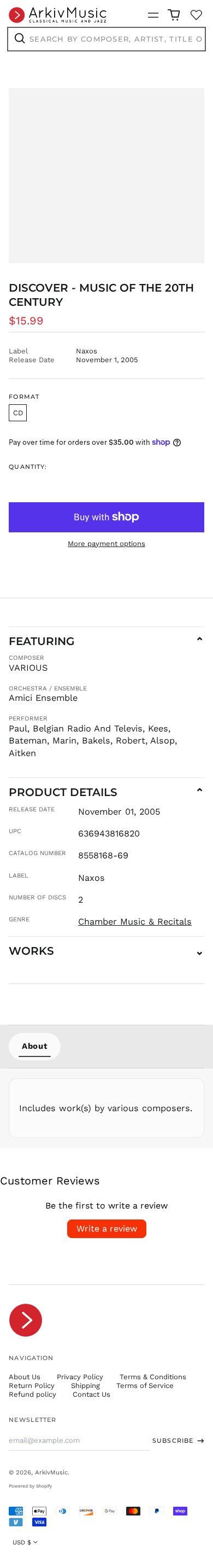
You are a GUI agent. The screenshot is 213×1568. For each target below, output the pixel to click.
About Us (24, 1377)
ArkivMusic (51, 1472)
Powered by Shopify (30, 1486)
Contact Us (91, 1394)
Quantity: (28, 467)
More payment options (106, 543)
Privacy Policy (80, 1377)
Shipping (85, 1385)
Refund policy (32, 1394)
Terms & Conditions (153, 1377)
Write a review (106, 1228)
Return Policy (32, 1385)
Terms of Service (145, 1385)
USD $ (22, 1542)
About (35, 1046)
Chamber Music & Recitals (135, 921)
